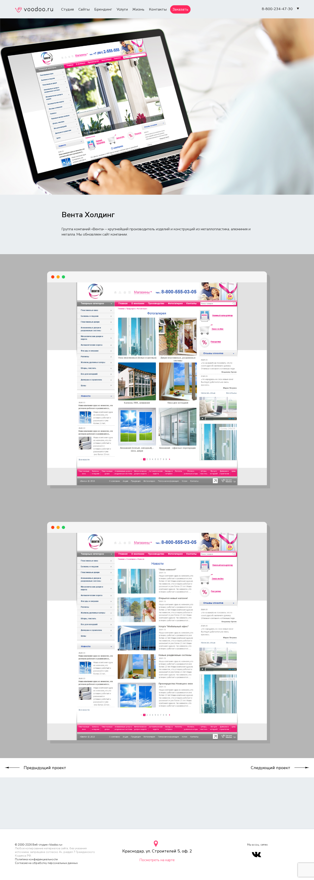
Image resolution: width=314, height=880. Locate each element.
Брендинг (103, 9)
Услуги (122, 9)
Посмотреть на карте (157, 860)
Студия (67, 9)
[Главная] (34, 10)
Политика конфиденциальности (36, 859)
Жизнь (138, 9)
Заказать (180, 9)
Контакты (158, 9)
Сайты (84, 9)
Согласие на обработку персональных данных (46, 863)
